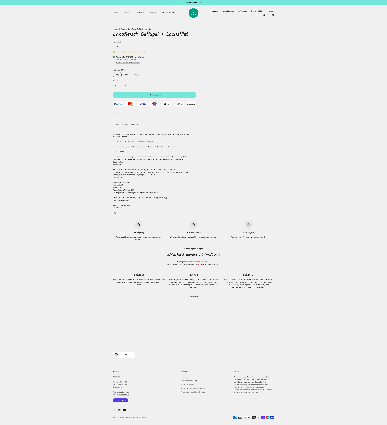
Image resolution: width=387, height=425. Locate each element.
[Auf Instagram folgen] (119, 410)
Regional (153, 13)
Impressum (185, 377)
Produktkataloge (228, 11)
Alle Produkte (122, 29)
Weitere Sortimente (168, 13)
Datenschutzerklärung (189, 381)
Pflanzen (127, 13)
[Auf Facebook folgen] (114, 410)
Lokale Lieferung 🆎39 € (193, 3)
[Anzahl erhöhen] (126, 85)
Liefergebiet (242, 11)
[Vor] (215, 2)
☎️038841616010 (257, 11)
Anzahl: (115, 81)
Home (115, 29)
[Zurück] (171, 2)
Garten (115, 13)
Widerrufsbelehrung (188, 384)
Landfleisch (117, 42)
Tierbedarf (140, 13)
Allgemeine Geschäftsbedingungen (193, 392)
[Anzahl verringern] (116, 85)
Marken (215, 11)
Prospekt (271, 11)
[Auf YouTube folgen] (124, 410)
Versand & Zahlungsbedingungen (193, 388)
